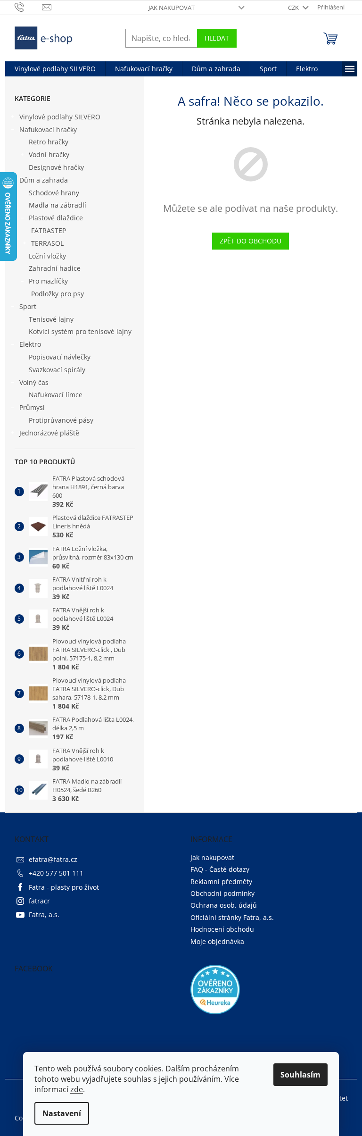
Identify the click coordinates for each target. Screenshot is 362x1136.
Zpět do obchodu (250, 240)
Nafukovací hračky (48, 129)
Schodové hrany (54, 192)
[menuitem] (55, 68)
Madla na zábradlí (57, 204)
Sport (27, 306)
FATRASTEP (48, 230)
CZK (294, 7)
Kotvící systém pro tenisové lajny (80, 331)
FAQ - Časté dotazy (219, 869)
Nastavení (61, 1113)
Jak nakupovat (171, 7)
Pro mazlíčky (48, 280)
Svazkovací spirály (57, 369)
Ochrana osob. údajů (223, 905)
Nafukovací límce (55, 394)
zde (76, 1089)
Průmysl (32, 407)
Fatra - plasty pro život (64, 887)
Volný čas (34, 382)
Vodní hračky (49, 154)
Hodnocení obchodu (222, 929)
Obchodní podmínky (222, 893)
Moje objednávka (217, 941)
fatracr (39, 900)
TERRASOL (47, 243)
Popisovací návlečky (59, 356)
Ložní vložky (47, 255)
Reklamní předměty (221, 881)
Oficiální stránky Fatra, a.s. (232, 917)
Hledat (217, 37)
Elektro (30, 344)
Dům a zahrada (43, 179)
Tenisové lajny (51, 319)
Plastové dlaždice (56, 217)
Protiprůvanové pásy (61, 420)
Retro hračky (48, 141)
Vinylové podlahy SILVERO (59, 116)
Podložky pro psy (57, 293)
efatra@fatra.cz (53, 859)
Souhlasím (300, 1074)
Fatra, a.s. (44, 914)
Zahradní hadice (55, 268)
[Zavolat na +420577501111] (28, 6)
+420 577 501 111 (56, 873)
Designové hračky (56, 167)
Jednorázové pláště (49, 432)
